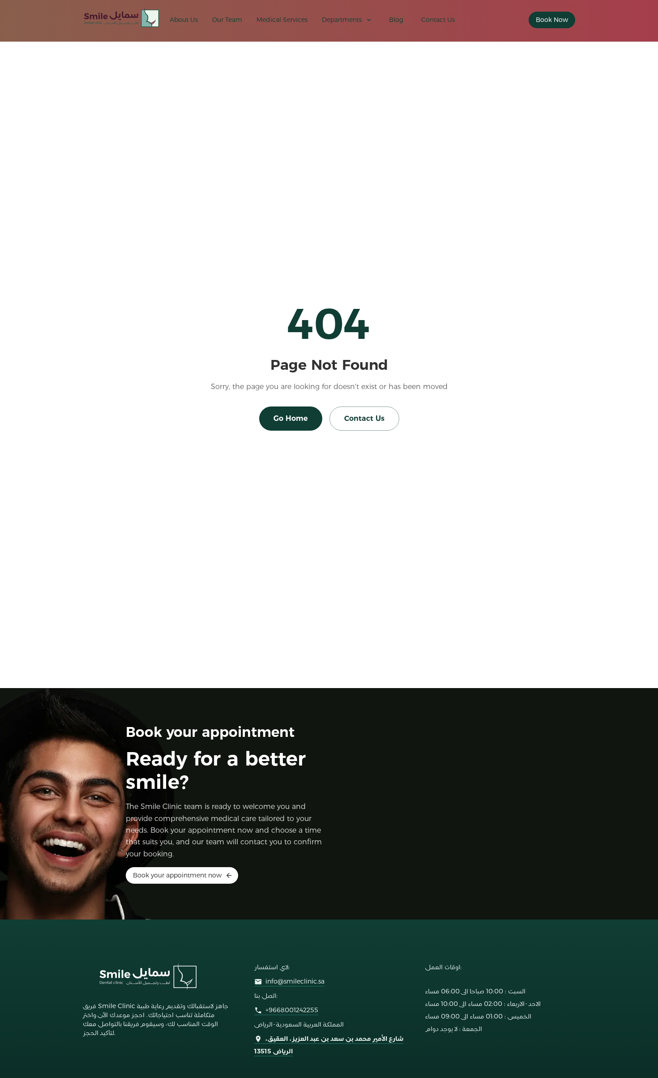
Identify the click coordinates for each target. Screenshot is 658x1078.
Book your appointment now (177, 875)
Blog (396, 20)
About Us (184, 20)
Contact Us (438, 20)
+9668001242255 (291, 1010)
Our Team (227, 20)
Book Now (552, 20)
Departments (342, 20)
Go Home (290, 418)
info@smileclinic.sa (295, 981)
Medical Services (282, 20)
